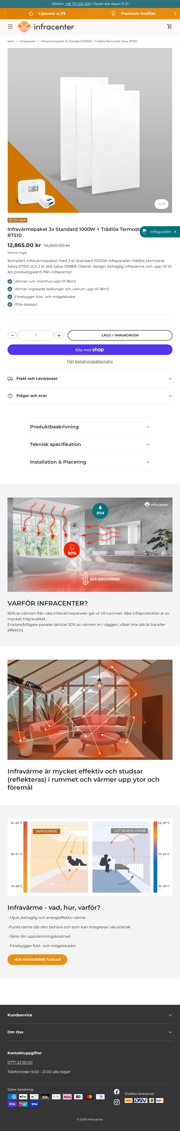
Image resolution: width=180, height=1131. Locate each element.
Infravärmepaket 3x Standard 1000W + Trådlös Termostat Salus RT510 (89, 41)
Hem (11, 41)
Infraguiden (161, 231)
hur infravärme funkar (37, 959)
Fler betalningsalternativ (90, 361)
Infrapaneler (27, 41)
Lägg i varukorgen (120, 335)
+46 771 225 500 (77, 4)
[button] (170, 26)
